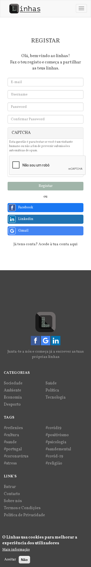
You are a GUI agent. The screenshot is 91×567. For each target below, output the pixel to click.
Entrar (10, 487)
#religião (54, 463)
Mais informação (16, 549)
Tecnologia (55, 397)
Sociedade (13, 383)
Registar (46, 186)
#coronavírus (16, 456)
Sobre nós (13, 501)
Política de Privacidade (24, 515)
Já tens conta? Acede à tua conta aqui (45, 244)
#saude (10, 442)
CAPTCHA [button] (21, 133)
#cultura (11, 435)
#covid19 (53, 428)
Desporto (12, 404)
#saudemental (58, 449)
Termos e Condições (22, 508)
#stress (10, 463)
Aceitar (10, 559)
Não (24, 560)
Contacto (12, 494)
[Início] (25, 8)
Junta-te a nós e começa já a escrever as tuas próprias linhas (45, 354)
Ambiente (12, 390)
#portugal (13, 449)
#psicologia (56, 442)
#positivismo (57, 435)
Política (52, 390)
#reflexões (13, 428)
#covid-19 (54, 456)
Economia (13, 397)
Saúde (51, 383)
